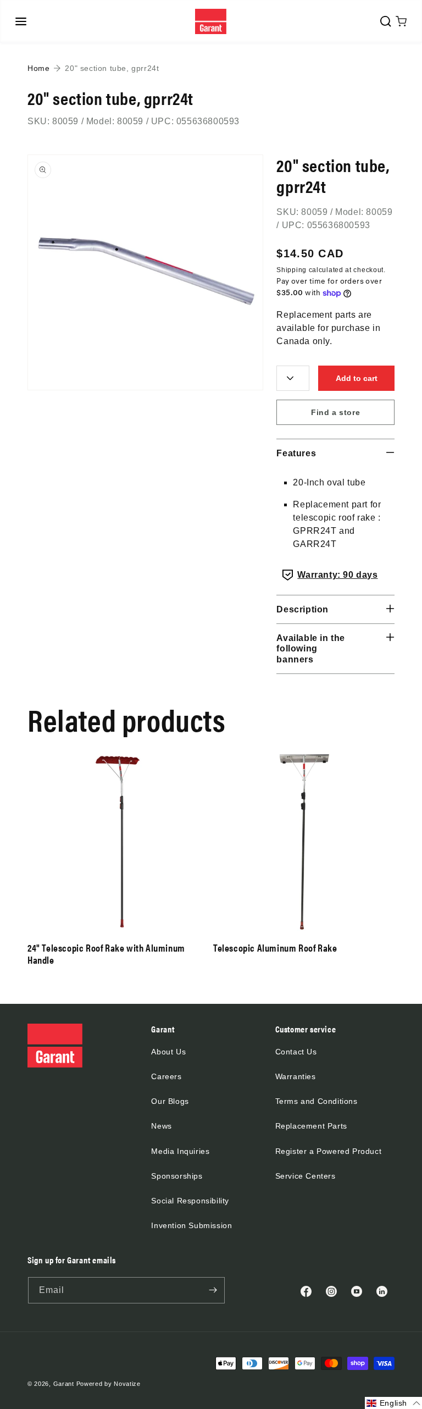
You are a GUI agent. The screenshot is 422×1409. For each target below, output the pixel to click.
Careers (166, 1076)
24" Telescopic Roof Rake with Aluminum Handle (106, 953)
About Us (168, 1051)
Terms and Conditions (316, 1101)
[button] (21, 21)
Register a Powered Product (328, 1151)
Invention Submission (191, 1225)
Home (38, 68)
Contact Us (296, 1051)
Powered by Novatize (108, 1383)
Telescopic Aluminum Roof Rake (275, 948)
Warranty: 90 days (337, 574)
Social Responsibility (190, 1200)
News (161, 1125)
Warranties (295, 1076)
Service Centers (305, 1176)
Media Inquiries (180, 1151)
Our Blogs (169, 1101)
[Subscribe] (213, 1290)
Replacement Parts (311, 1125)
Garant (63, 1383)
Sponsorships (176, 1176)
